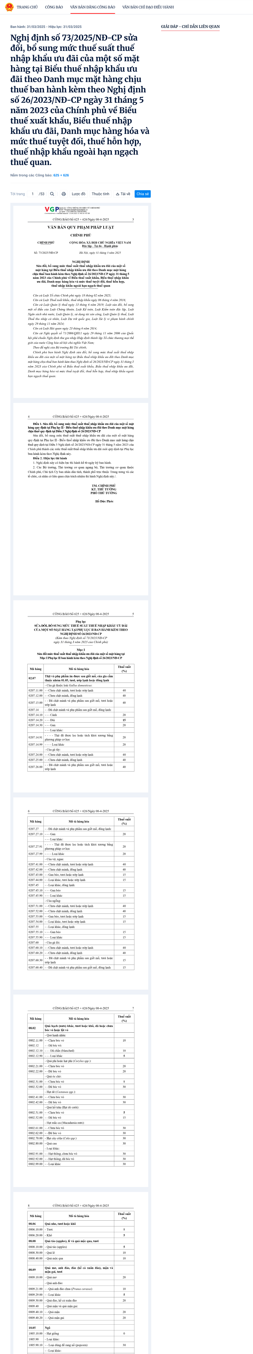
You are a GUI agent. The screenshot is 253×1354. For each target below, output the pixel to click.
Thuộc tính (100, 194)
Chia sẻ (143, 194)
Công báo (54, 7)
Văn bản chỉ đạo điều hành (148, 7)
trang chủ (27, 7)
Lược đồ (78, 194)
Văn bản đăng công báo (92, 7)
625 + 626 (61, 175)
